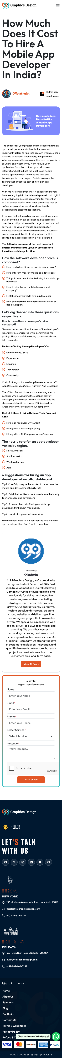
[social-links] (5, 862)
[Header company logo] (19, 5)
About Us (7, 996)
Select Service (16, 730)
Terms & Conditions (14, 1025)
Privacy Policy (11, 1031)
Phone (11, 716)
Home (6, 990)
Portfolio (7, 1014)
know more (17, 520)
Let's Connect (31, 779)
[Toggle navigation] (58, 5)
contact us (42, 524)
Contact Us (9, 1020)
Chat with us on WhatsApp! (33, 1036)
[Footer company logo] (19, 812)
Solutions (8, 1002)
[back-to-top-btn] (56, 1047)
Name (11, 689)
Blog (5, 1008)
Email (11, 703)
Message (13, 743)
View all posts (31, 664)
